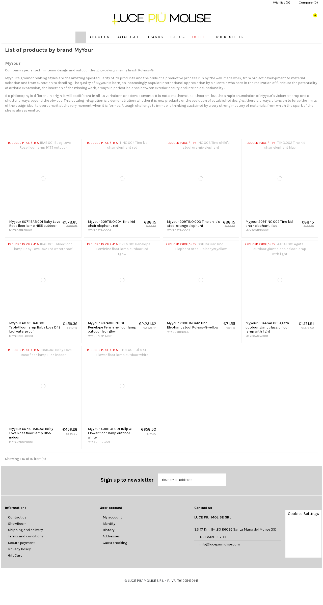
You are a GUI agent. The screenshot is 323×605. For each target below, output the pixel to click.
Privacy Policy (19, 549)
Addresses (111, 536)
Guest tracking (115, 543)
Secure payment (21, 543)
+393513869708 (213, 537)
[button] (128, 37)
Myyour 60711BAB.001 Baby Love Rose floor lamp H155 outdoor (34, 223)
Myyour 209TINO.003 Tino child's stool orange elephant (193, 223)
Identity (109, 523)
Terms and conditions (26, 536)
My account (112, 517)
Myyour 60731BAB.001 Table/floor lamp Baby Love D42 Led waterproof (35, 327)
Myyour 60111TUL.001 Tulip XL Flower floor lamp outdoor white (110, 433)
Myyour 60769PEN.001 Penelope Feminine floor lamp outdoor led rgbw (112, 327)
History (109, 530)
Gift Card (15, 555)
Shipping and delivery (25, 530)
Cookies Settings (303, 513)
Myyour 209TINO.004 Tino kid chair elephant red (111, 223)
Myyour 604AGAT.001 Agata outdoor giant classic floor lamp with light (267, 327)
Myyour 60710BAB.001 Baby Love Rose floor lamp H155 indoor (31, 433)
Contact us (17, 517)
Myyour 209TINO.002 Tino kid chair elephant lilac (269, 223)
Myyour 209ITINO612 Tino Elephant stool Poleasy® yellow (192, 325)
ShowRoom (17, 523)
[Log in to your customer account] (298, 18)
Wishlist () (281, 2)
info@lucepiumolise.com (220, 544)
